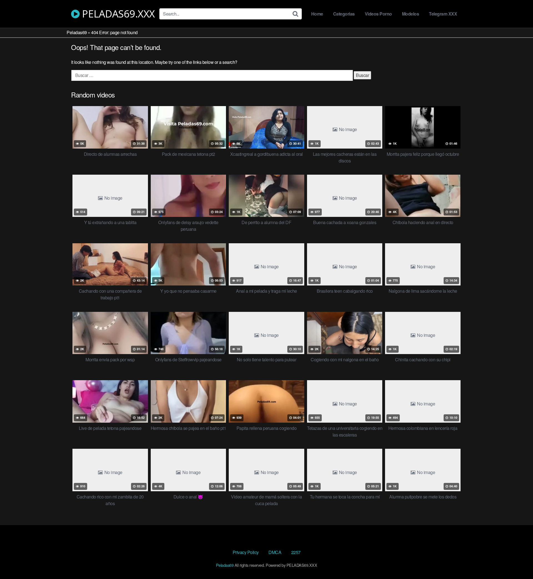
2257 (296, 552)
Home (317, 14)
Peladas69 (77, 32)
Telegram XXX (443, 14)
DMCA (274, 552)
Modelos (410, 14)
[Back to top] (517, 561)
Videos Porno (378, 14)
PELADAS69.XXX (117, 14)
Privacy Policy (246, 552)
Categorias (344, 14)
